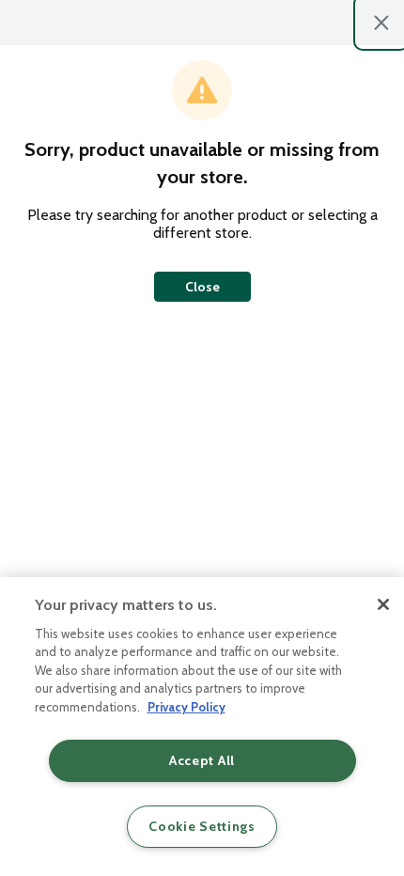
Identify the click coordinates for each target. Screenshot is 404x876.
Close (202, 286)
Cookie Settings (202, 826)
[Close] (383, 604)
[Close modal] (381, 22)
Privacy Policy (186, 706)
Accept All (202, 760)
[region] (202, 726)
